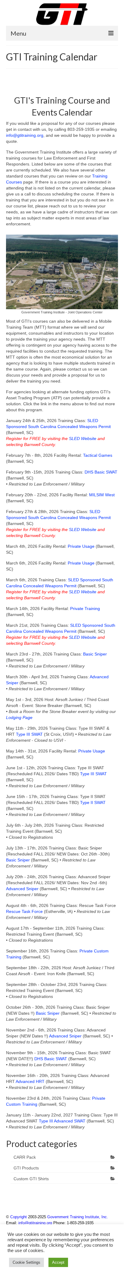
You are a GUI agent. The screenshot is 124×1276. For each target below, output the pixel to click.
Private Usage (82, 546)
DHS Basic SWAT (101, 472)
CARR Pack (25, 1157)
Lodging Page (19, 717)
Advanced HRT (30, 1081)
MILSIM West (102, 494)
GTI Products (26, 1168)
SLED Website (82, 438)
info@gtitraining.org (24, 135)
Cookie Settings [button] (26, 1262)
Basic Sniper (95, 654)
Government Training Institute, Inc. (77, 1217)
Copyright (18, 1217)
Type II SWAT (93, 802)
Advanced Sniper (22, 888)
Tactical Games (97, 455)
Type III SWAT (30, 734)
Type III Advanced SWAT (62, 1121)
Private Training (85, 608)
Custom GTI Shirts (31, 1178)
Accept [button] (58, 1262)
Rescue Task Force (24, 911)
